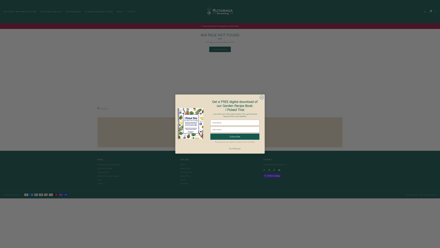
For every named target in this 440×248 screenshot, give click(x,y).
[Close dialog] (262, 97)
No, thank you (235, 148)
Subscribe (235, 136)
